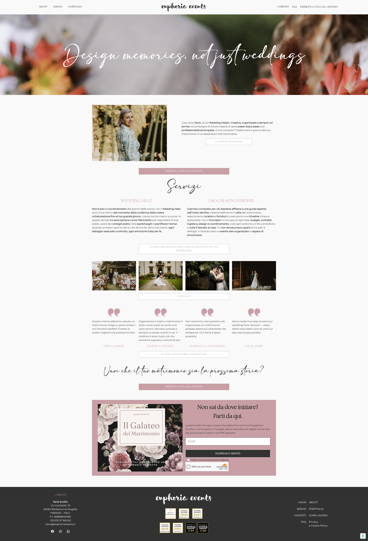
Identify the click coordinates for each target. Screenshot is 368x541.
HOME (302, 502)
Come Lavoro (318, 515)
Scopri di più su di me (228, 142)
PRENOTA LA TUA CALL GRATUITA (184, 171)
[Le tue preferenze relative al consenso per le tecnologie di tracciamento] (363, 536)
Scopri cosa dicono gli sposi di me (184, 354)
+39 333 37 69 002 (60, 520)
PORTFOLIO (184, 296)
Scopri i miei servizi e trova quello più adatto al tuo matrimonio (184, 249)
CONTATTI (300, 515)
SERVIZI (301, 508)
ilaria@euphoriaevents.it (60, 524)
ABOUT (313, 502)
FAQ (303, 521)
